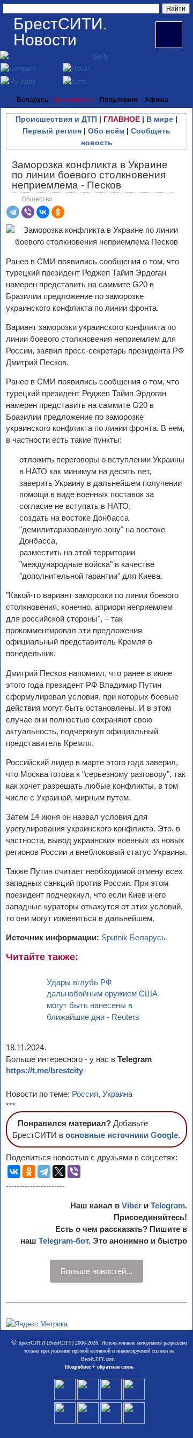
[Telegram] (12, 212)
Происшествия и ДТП (56, 119)
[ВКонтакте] (42, 212)
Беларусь (32, 100)
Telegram (168, 1205)
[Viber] (27, 212)
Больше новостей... (96, 1271)
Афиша (156, 100)
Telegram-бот (63, 1240)
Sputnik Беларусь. (134, 937)
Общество (37, 199)
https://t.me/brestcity (44, 1070)
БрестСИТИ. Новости (60, 32)
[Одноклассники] (57, 212)
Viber (132, 1205)
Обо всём (106, 131)
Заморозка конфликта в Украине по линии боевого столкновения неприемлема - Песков (90, 175)
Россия (85, 1093)
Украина (117, 1093)
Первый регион (52, 131)
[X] (59, 1171)
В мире (159, 119)
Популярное (119, 100)
